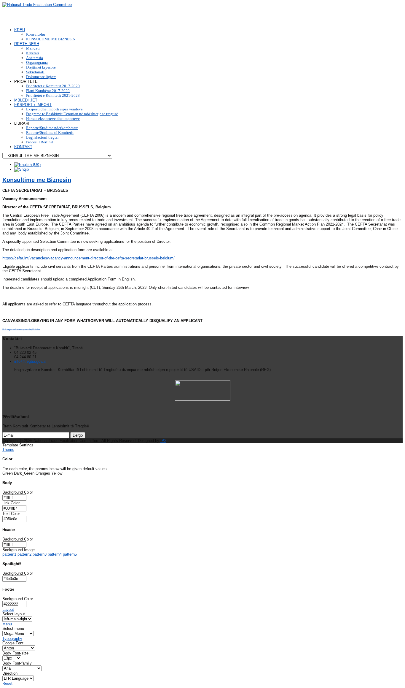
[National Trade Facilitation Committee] (37, 4)
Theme (8, 449)
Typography (12, 638)
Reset (7, 683)
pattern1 (9, 554)
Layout (8, 609)
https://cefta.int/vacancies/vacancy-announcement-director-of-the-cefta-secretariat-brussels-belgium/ (88, 258)
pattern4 (55, 554)
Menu (7, 624)
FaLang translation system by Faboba (21, 329)
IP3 (163, 440)
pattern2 (24, 554)
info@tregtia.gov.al (30, 361)
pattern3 (40, 554)
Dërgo (78, 435)
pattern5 (70, 554)
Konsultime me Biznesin (36, 180)
